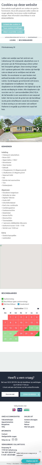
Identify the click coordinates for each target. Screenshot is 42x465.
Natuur (26, 424)
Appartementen (7, 422)
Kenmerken (32, 37)
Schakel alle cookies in (11, 24)
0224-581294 (12, 382)
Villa (3, 427)
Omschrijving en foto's (15, 37)
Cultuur (27, 422)
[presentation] (4, 129)
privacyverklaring (7, 18)
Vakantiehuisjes (7, 420)
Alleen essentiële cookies (13, 32)
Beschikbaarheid (25, 40)
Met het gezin (29, 427)
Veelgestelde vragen (9, 436)
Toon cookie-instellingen (12, 28)
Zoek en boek (29, 394)
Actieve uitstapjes (31, 420)
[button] (8, 140)
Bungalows (5, 424)
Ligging (13, 40)
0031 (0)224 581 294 (12, 452)
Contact (4, 434)
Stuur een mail (10, 394)
